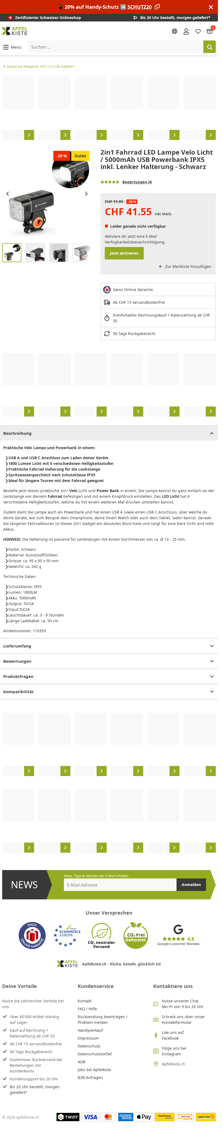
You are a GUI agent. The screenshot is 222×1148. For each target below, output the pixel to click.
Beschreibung (17, 433)
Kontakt (85, 1000)
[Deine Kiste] (210, 31)
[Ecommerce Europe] (66, 935)
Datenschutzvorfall (95, 1053)
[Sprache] (174, 31)
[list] (109, 108)
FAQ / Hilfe (87, 1008)
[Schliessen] (211, 7)
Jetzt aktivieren (124, 253)
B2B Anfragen (90, 1077)
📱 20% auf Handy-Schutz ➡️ (104, 7)
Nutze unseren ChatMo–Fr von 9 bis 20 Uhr (183, 1003)
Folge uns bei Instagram (174, 1051)
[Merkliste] (198, 31)
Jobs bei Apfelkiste (94, 1069)
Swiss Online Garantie (133, 289)
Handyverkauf (90, 1030)
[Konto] (186, 31)
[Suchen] (209, 46)
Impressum (88, 1038)
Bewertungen (17, 661)
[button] (11, 47)
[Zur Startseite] (14, 31)
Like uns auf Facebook (173, 1035)
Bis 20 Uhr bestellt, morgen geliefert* (35, 1089)
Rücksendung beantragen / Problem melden (103, 1019)
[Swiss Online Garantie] (32, 935)
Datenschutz (89, 1046)
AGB (81, 1061)
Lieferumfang (17, 646)
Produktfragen (18, 676)
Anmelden (191, 884)
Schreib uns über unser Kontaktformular (183, 1019)
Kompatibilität (18, 691)
